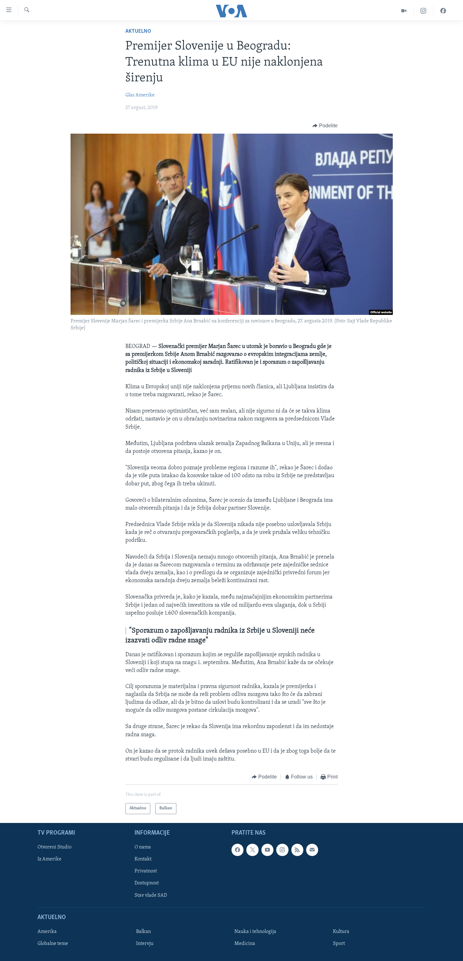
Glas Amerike (140, 95)
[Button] (325, 126)
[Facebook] (443, 11)
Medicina (244, 943)
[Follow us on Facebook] (237, 850)
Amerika (47, 931)
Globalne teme (52, 943)
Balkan (143, 931)
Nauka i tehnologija (255, 931)
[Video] (404, 11)
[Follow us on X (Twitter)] (252, 850)
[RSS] (297, 850)
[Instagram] (423, 11)
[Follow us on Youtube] (267, 850)
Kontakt (142, 859)
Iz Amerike (49, 859)
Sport (339, 943)
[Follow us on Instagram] (282, 850)
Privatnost (145, 871)
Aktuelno (138, 31)
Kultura (341, 931)
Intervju (144, 943)
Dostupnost (146, 883)
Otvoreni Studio (54, 847)
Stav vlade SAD (150, 895)
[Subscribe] (312, 850)
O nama (142, 847)
